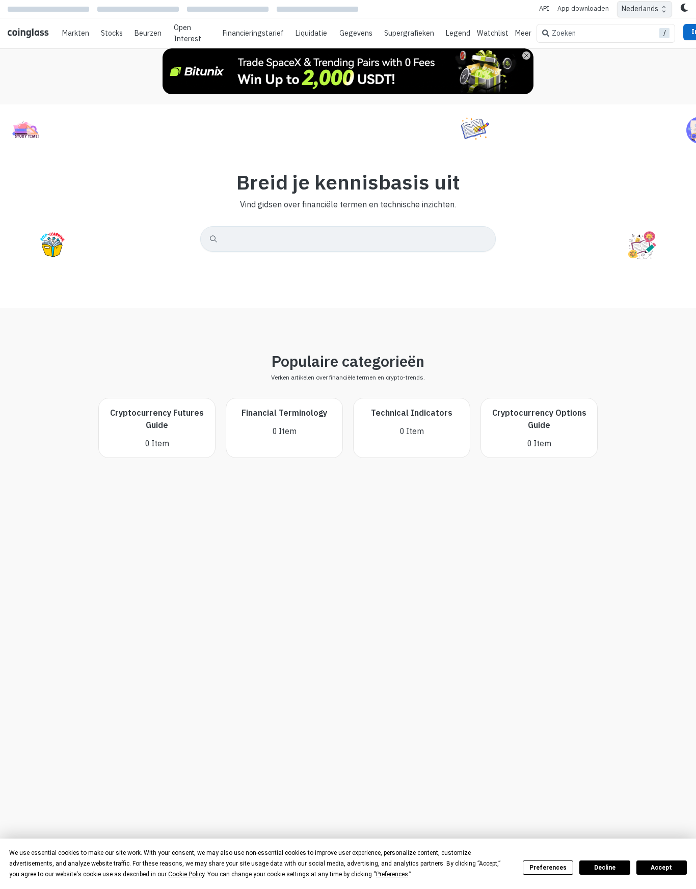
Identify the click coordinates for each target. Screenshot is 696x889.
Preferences (548, 867)
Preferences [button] (392, 874)
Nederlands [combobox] (640, 8)
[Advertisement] (348, 837)
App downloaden (583, 8)
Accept (661, 867)
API (544, 8)
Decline (604, 867)
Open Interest (187, 33)
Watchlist (492, 33)
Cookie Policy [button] (186, 874)
